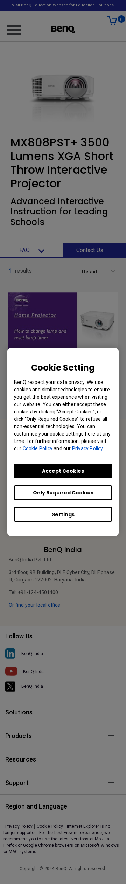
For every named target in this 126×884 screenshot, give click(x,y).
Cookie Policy (37, 448)
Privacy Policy (87, 448)
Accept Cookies (63, 470)
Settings (63, 514)
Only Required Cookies (63, 492)
